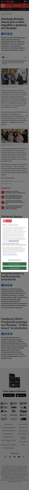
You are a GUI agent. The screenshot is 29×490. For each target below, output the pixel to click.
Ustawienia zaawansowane (14, 259)
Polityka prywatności (14, 241)
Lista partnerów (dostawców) (9, 254)
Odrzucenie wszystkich (14, 264)
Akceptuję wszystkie (14, 268)
